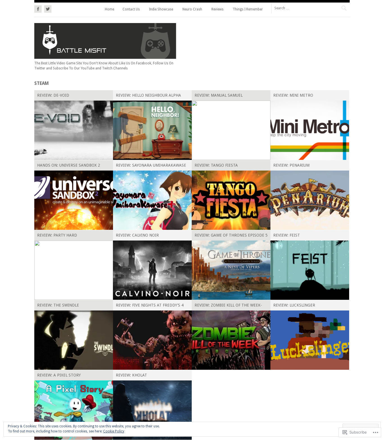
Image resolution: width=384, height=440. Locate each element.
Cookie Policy (113, 431)
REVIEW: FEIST (286, 235)
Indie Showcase (161, 9)
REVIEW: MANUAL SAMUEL (219, 95)
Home (109, 9)
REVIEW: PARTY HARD (57, 235)
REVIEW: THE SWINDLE (58, 305)
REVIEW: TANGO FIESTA (216, 165)
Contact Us (131, 9)
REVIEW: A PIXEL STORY (59, 375)
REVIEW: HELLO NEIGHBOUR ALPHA (148, 95)
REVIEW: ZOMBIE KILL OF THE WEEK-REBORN (228, 306)
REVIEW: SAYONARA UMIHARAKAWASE (151, 165)
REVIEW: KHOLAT (131, 375)
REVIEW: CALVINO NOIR (137, 235)
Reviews (217, 9)
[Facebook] (38, 8)
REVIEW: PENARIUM (291, 165)
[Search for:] (310, 8)
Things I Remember (248, 9)
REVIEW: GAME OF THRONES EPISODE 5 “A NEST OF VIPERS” (231, 236)
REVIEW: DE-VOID (53, 95)
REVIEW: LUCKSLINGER (294, 305)
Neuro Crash (192, 9)
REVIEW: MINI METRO (293, 95)
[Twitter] (47, 8)
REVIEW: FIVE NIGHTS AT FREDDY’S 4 (150, 305)
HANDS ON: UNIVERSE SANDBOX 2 (68, 165)
